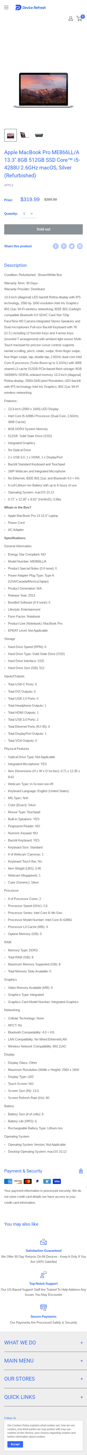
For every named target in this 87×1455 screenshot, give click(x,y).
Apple (9, 185)
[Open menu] (6, 7)
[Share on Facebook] (56, 246)
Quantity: (11, 213)
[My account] (71, 18)
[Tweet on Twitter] (72, 246)
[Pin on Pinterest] (64, 246)
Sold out (43, 229)
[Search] (59, 17)
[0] (79, 18)
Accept (15, 1444)
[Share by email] (80, 246)
